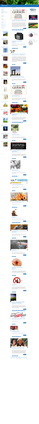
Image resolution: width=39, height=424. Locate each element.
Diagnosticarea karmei (4, 141)
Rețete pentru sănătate (14, 21)
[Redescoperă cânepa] (31, 43)
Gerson (16, 102)
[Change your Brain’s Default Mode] (5, 128)
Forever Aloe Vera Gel (4, 101)
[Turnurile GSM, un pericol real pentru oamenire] (5, 50)
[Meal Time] (5, 89)
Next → (20, 358)
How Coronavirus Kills (2, 28)
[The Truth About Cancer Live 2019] (5, 113)
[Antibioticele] (5, 74)
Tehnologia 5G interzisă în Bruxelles (3, 24)
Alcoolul (14, 284)
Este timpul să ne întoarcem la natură (3, 26)
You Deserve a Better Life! (5, 117)
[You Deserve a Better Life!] (5, 120)
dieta (14, 336)
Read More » (25, 28)
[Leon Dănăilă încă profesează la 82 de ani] (5, 42)
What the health (3, 63)
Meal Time (2, 86)
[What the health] (5, 66)
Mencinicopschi (21, 310)
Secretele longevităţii (18, 347)
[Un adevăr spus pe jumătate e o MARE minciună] (5, 58)
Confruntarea (15, 331)
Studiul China (15, 134)
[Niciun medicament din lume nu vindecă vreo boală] (5, 137)
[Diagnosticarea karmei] (5, 144)
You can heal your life (18, 76)
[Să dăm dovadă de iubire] (5, 34)
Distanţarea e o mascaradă (3, 25)
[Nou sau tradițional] (31, 35)
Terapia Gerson (16, 95)
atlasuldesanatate (23, 21)
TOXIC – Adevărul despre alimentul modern (18, 302)
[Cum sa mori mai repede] (5, 97)
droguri (15, 256)
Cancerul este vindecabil (18, 318)
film (14, 64)
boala (17, 48)
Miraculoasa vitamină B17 (18, 54)
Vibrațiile (1, 23)
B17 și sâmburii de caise (18, 201)
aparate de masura (14, 48)
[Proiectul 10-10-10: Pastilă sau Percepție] (5, 82)
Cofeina (14, 217)
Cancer (12, 135)
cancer (15, 158)
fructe (16, 310)
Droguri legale (13, 251)
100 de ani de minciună (17, 184)
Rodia (1, 13)
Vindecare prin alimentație (19, 20)
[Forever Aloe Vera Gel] (5, 104)
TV (20, 336)
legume (18, 310)
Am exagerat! (2, 11)
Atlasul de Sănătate (4, 5)
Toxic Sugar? (15, 170)
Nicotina (14, 250)
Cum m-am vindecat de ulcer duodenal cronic (4, 12)
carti (14, 102)
